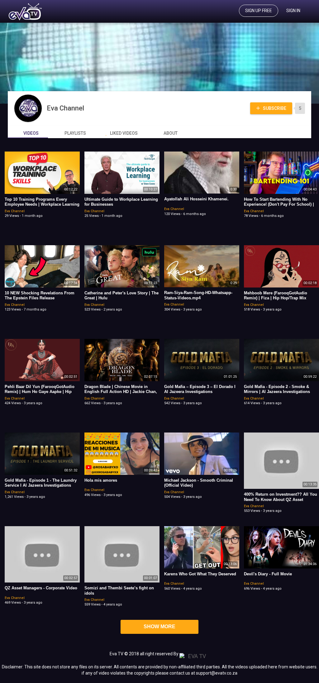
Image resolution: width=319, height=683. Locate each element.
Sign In (293, 10)
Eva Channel (66, 108)
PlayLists (75, 133)
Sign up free (258, 10)
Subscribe (274, 108)
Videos (31, 133)
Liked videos (124, 133)
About (171, 133)
